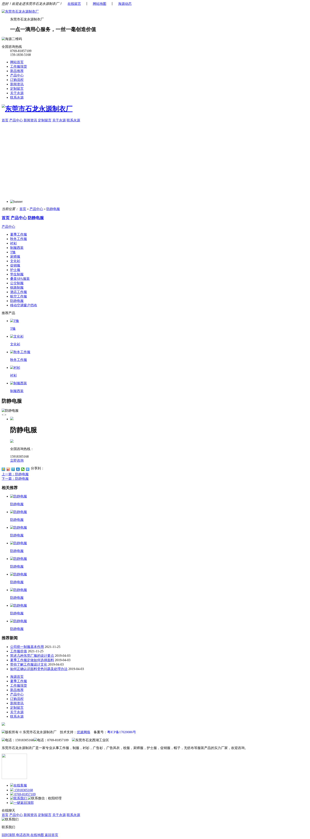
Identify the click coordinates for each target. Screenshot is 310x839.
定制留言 (17, 88)
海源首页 (17, 676)
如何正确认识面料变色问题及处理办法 (38, 669)
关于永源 (17, 93)
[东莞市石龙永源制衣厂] (20, 11)
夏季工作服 (18, 681)
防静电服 (53, 209)
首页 (5, 120)
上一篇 (15, 474)
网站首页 (17, 62)
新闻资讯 (17, 84)
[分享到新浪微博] (8, 469)
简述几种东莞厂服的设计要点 (32, 655)
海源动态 (125, 3)
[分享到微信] (23, 469)
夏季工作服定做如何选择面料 (32, 660)
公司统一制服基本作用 (27, 647)
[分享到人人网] (18, 469)
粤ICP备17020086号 (121, 732)
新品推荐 (17, 71)
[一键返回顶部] (22, 802)
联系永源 (17, 97)
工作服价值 (18, 651)
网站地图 (99, 3)
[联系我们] (19, 798)
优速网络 (83, 732)
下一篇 (15, 478)
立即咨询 (17, 460)
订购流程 (17, 80)
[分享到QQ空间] (3, 469)
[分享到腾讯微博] (13, 469)
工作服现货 (18, 66)
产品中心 (17, 75)
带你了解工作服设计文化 (28, 664)
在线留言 (74, 3)
